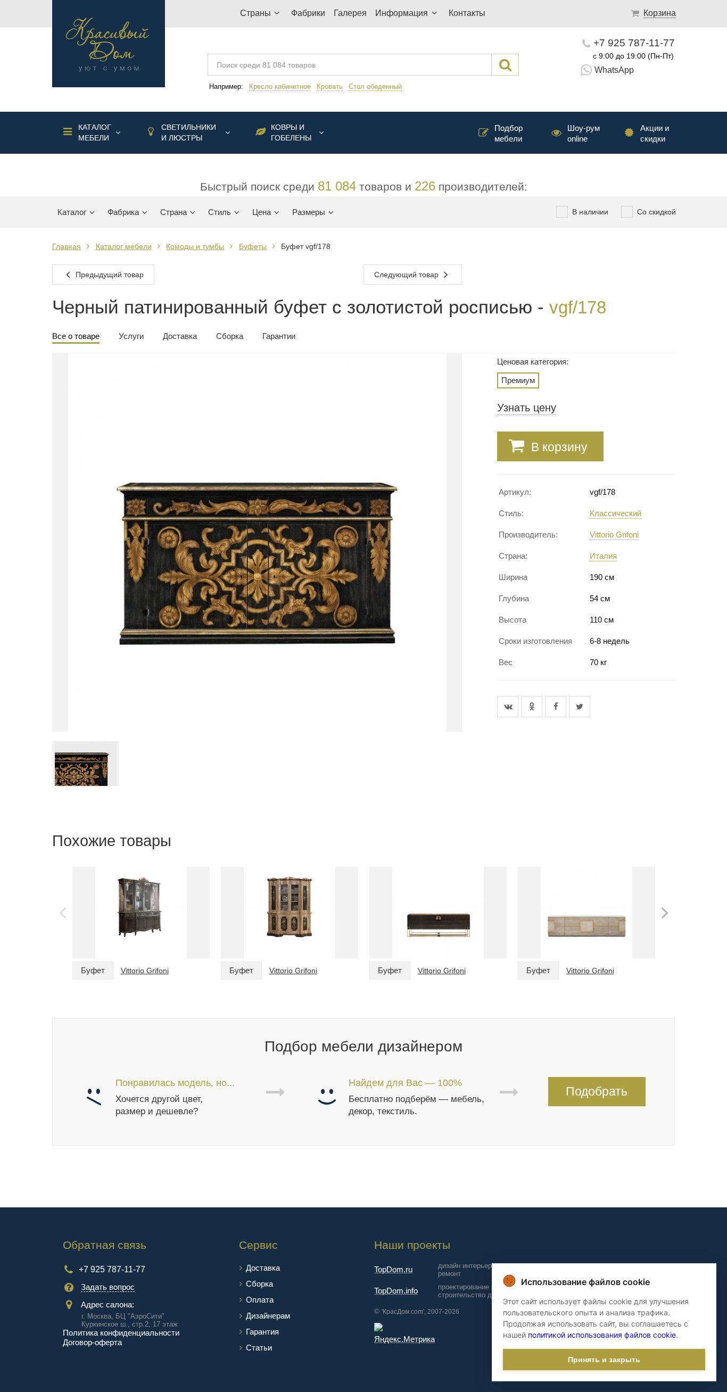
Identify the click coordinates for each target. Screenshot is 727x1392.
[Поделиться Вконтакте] (509, 706)
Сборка (259, 1283)
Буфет (93, 970)
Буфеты (253, 246)
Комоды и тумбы (195, 246)
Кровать (330, 86)
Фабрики (308, 13)
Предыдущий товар (108, 274)
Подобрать (596, 1091)
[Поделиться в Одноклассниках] (533, 706)
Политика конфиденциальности (121, 1332)
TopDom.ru (393, 1269)
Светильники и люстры (188, 132)
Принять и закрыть (604, 1359)
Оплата (260, 1299)
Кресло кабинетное (280, 86)
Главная (66, 246)
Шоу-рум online (583, 133)
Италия (603, 555)
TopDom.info (396, 1290)
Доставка (263, 1267)
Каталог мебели (94, 132)
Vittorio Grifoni (614, 534)
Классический (615, 513)
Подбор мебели (508, 133)
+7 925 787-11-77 (634, 43)
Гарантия (262, 1331)
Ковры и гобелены (291, 132)
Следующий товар (407, 274)
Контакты (467, 13)
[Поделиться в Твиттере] (579, 706)
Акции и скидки (654, 133)
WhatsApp (614, 69)
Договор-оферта (92, 1342)
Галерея (350, 13)
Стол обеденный (375, 86)
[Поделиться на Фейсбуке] (557, 706)
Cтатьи (259, 1347)
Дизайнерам (268, 1315)
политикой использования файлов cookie (602, 1334)
